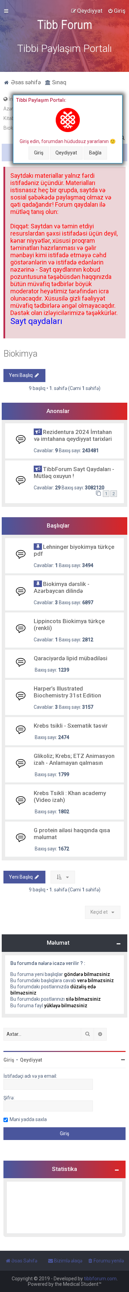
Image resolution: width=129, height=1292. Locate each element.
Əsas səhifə (25, 82)
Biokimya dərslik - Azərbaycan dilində (61, 587)
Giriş (38, 152)
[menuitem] (117, 10)
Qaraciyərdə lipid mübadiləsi (70, 658)
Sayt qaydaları (36, 321)
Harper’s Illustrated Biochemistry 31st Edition (67, 692)
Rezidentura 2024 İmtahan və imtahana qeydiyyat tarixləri (73, 435)
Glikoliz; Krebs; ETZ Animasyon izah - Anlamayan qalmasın (74, 759)
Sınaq (58, 82)
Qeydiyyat (66, 152)
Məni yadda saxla (28, 1119)
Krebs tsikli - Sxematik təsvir (71, 725)
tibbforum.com (100, 1278)
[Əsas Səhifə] (64, 24)
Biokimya (20, 354)
